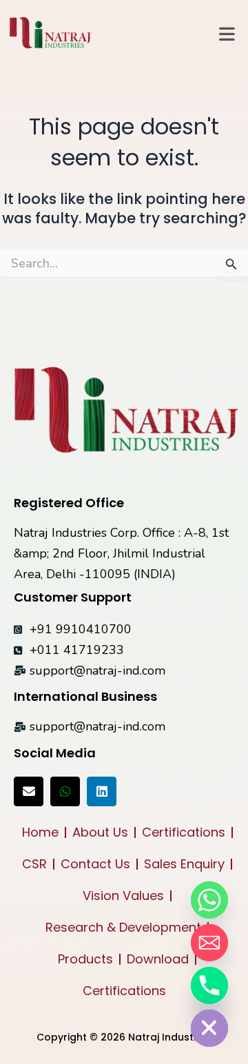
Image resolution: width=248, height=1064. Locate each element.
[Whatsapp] (209, 900)
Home (40, 832)
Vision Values (123, 895)
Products (85, 959)
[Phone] (209, 985)
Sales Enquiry (184, 863)
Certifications (183, 832)
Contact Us (95, 863)
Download (158, 959)
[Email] (209, 942)
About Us (100, 832)
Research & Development (123, 927)
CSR (34, 863)
